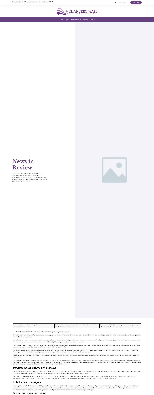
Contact (92, 20)
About (67, 20)
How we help (75, 20)
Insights (85, 20)
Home (61, 20)
